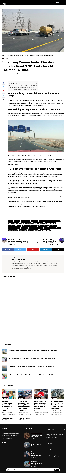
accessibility (34, 221)
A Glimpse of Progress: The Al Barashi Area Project (23, 89)
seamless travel (43, 225)
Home (3, 55)
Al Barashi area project (45, 221)
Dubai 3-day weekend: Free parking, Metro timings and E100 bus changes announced (24, 406)
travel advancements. (50, 228)
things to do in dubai (14, 228)
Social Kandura (52, 225)
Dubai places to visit (14, 223)
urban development (45, 230)
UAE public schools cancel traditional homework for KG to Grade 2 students (33, 375)
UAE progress (23, 230)
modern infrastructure (50, 223)
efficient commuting (26, 223)
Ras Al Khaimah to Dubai (14, 225)
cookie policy (50, 469)
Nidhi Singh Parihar (9, 77)
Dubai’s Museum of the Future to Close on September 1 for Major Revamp (57, 405)
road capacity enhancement (29, 225)
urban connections (33, 230)
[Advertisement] (33, 329)
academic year (25, 221)
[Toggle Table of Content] (35, 83)
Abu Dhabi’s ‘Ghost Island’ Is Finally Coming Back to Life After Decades (31, 367)
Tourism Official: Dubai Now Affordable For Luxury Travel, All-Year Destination (33, 156)
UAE (59, 228)
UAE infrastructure (13, 230)
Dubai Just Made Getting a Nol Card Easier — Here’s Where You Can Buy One (41, 405)
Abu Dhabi (16, 221)
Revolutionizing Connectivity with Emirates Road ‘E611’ (23, 85)
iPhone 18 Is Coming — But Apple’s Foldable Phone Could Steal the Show (32, 358)
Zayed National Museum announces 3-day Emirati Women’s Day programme (33, 350)
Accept (57, 469)
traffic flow (24, 228)
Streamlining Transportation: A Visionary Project (22, 87)
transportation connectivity (36, 228)
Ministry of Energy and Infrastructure (47, 100)
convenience (56, 221)
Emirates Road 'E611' (38, 223)
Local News (9, 55)
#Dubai (10, 221)
